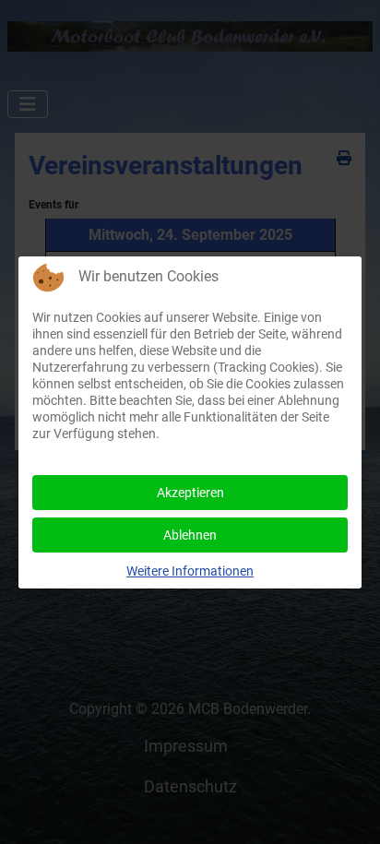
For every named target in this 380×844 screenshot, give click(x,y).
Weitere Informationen (190, 571)
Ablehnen (190, 535)
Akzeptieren (190, 492)
